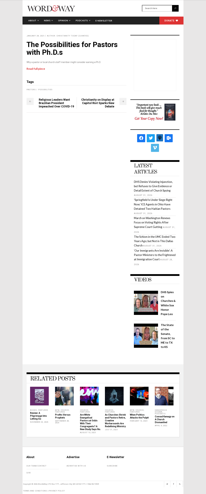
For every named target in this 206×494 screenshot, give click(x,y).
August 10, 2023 (88, 433)
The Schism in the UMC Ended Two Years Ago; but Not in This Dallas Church (154, 241)
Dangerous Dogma (161, 411)
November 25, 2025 (39, 422)
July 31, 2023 (111, 430)
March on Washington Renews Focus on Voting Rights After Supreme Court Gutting (152, 222)
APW (57, 410)
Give (28, 473)
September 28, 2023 (62, 422)
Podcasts (160, 414)
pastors (31, 90)
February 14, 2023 (138, 421)
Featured (43, 410)
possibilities (45, 90)
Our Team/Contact (36, 466)
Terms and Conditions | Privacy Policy (44, 491)
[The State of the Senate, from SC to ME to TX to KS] (146, 346)
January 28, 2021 (36, 36)
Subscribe (112, 466)
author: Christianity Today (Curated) (68, 36)
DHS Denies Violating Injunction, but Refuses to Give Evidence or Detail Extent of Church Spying (153, 186)
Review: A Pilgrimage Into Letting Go (38, 416)
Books (33, 410)
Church (65, 410)
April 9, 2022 (161, 426)
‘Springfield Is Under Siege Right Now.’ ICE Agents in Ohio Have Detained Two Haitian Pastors (153, 204)
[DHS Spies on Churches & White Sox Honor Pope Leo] (146, 314)
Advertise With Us (76, 466)
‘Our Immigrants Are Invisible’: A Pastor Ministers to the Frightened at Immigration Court (155, 255)
